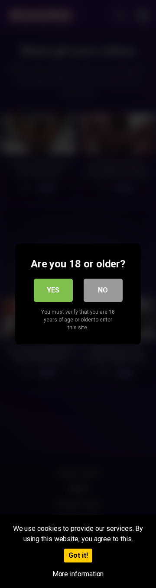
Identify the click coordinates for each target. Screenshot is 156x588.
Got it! (78, 555)
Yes (53, 290)
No (103, 290)
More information (78, 574)
